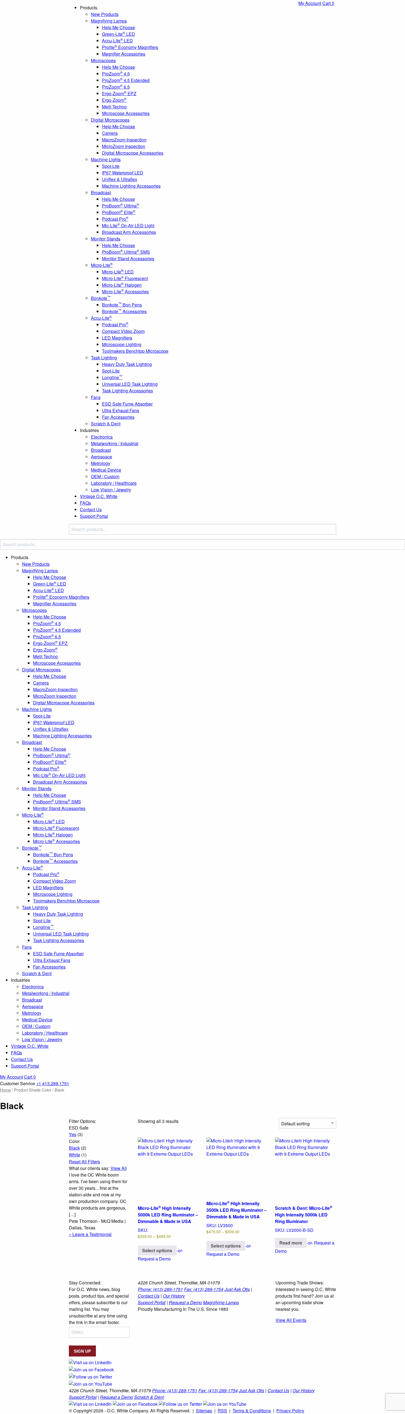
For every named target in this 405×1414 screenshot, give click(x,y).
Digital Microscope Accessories (132, 153)
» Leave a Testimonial (90, 1234)
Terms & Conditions (252, 1410)
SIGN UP (82, 1351)
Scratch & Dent (105, 423)
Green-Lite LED (118, 34)
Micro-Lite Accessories (125, 291)
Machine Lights (106, 159)
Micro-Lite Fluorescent (125, 278)
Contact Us (91, 509)
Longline (112, 377)
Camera (110, 133)
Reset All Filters (84, 1161)
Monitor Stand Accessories (128, 258)
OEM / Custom (105, 476)
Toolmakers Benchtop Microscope (135, 351)
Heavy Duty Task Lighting (127, 364)
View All (118, 1168)
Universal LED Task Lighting (130, 384)
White (74, 1155)
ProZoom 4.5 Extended (126, 80)
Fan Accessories (118, 417)
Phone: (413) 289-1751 (160, 1289)
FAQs (85, 503)
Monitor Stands (105, 239)
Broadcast (101, 192)
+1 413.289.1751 (52, 1083)
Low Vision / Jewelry (111, 489)
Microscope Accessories (126, 113)
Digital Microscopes (110, 120)
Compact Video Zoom (123, 331)
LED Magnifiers (117, 338)
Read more (290, 1243)
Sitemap (204, 1410)
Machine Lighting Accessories (131, 186)
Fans (96, 397)
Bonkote (100, 298)
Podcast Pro (115, 219)
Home (5, 1090)
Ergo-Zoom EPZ (119, 93)
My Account (309, 3)
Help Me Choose (118, 27)
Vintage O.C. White (98, 496)
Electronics (102, 437)
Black (74, 1148)
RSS (222, 1410)
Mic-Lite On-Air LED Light (128, 225)
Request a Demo (185, 1302)
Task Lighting (104, 357)
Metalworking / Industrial (114, 443)
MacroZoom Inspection (124, 139)
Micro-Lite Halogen (122, 285)
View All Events (291, 1320)
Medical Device (106, 470)
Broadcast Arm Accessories (129, 232)
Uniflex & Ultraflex (119, 179)
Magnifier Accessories (123, 54)
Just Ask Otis (237, 1289)
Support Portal (94, 516)
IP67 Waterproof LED (122, 172)
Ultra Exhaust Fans (120, 410)
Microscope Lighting (121, 344)
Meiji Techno (114, 106)
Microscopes (103, 60)
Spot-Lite (111, 166)
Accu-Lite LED (117, 40)
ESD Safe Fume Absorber (127, 404)
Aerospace (101, 456)
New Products (104, 14)
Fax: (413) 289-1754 (203, 1289)
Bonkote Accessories (124, 311)
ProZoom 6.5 (116, 87)
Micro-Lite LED (118, 272)
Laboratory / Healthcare (114, 483)
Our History (174, 1296)
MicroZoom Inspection (123, 146)
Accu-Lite (101, 318)
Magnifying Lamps (109, 21)
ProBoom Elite (118, 212)
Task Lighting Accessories (127, 390)
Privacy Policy (290, 1410)
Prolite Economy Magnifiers (130, 47)
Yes (72, 1134)
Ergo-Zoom (114, 100)
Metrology (100, 463)
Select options (157, 1250)
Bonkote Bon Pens (122, 305)
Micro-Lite (102, 265)
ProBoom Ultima (120, 206)
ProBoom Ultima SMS (126, 252)
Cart (328, 3)
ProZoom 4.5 (116, 73)
